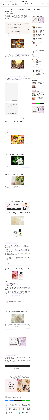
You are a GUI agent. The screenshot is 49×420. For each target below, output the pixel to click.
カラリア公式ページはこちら (17, 368)
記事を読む (11, 405)
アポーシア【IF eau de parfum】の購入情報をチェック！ (13, 31)
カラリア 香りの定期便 (18, 377)
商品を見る (38, 51)
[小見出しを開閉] (28, 25)
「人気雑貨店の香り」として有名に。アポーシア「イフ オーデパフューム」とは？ (16, 25)
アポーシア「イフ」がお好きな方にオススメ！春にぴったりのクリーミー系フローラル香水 (16, 29)
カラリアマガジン (16, 375)
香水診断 (28, 360)
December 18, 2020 (14, 100)
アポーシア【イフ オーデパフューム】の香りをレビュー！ (14, 27)
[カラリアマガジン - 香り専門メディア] (24, 1)
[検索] (13, 1)
